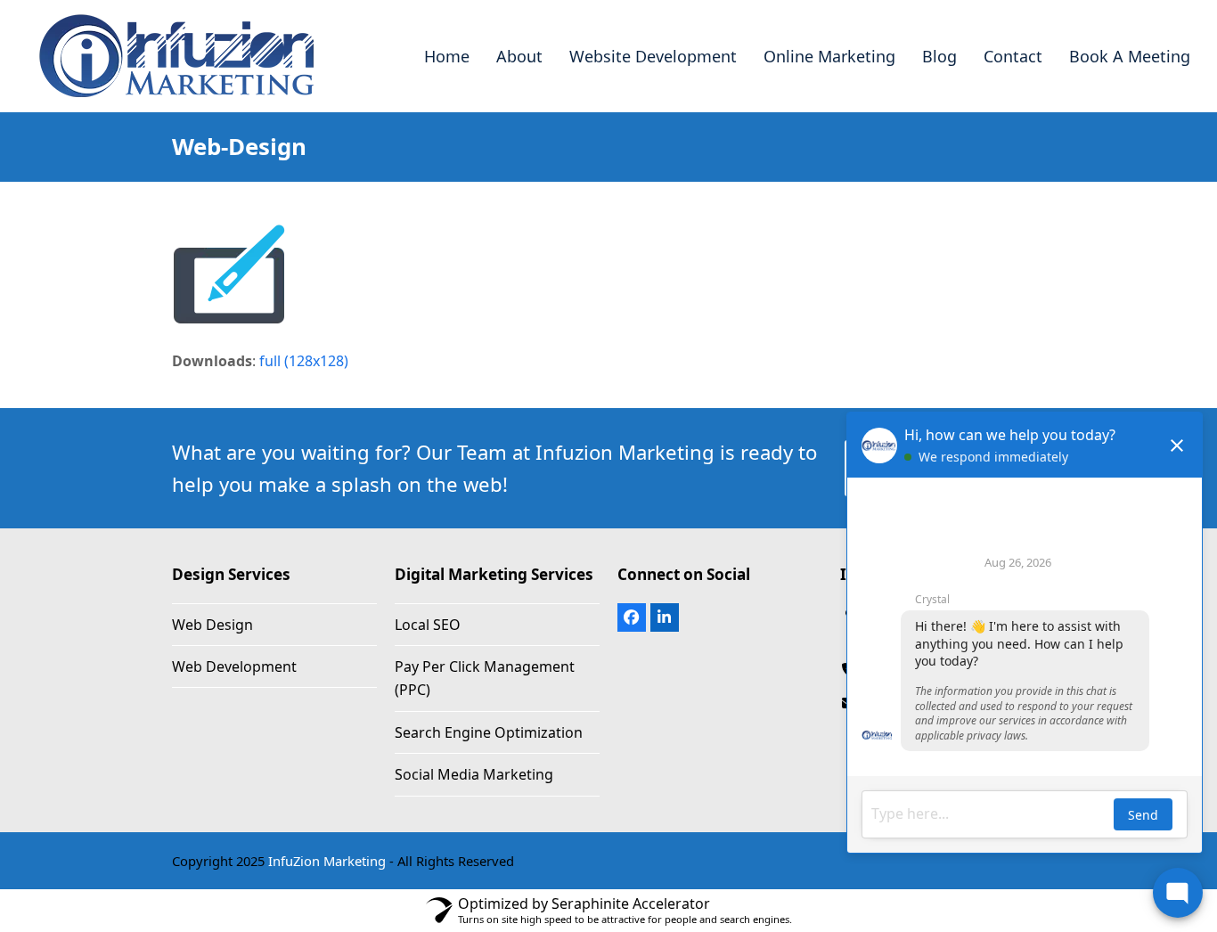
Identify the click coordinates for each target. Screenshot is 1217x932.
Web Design (212, 624)
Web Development (234, 666)
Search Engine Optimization (489, 732)
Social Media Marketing (474, 774)
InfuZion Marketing (327, 861)
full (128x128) (303, 361)
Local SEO (428, 624)
